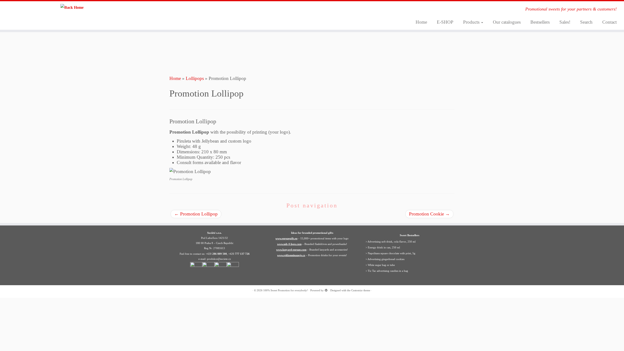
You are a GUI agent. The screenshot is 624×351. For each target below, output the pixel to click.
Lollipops (195, 78)
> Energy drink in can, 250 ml (383, 247)
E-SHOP (445, 22)
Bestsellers (540, 22)
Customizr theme (360, 290)
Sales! (564, 22)
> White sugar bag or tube (380, 264)
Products (472, 22)
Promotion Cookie (429, 213)
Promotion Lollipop (196, 213)
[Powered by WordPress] (326, 289)
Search (586, 22)
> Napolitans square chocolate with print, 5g (390, 253)
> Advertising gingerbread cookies (385, 259)
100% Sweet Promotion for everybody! (285, 290)
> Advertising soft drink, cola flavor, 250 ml (391, 241)
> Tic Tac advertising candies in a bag (387, 270)
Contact (609, 22)
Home (421, 22)
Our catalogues (507, 22)
